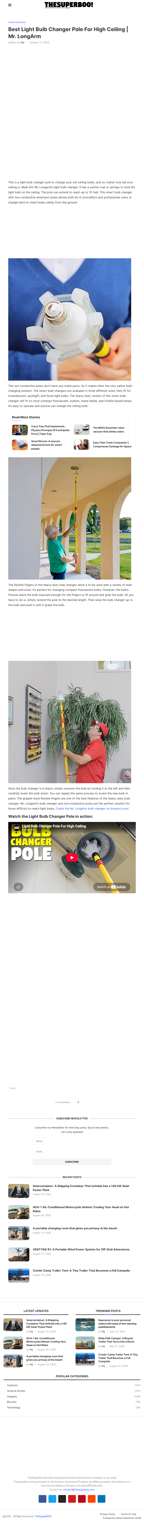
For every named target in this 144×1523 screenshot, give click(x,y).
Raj (22, 42)
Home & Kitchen (73, 1390)
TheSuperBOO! (43, 1516)
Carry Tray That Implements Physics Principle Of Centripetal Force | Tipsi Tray (50, 430)
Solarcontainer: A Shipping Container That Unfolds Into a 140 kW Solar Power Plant (81, 1188)
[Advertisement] (72, 232)
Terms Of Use (128, 1514)
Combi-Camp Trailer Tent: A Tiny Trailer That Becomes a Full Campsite (81, 1270)
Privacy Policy (107, 1514)
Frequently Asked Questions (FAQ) (122, 1518)
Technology (73, 1407)
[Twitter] (52, 1499)
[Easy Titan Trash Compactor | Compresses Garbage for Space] (82, 444)
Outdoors (73, 1385)
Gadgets (73, 1396)
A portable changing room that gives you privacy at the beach (75, 1228)
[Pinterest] (82, 1499)
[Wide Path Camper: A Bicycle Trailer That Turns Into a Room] (85, 1343)
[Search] (134, 5)
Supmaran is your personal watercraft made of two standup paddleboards (117, 1323)
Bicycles (73, 1401)
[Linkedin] (101, 1499)
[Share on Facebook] (83, 1102)
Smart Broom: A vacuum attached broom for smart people (46, 445)
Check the (92, 808)
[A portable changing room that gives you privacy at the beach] (18, 1233)
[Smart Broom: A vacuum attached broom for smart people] (20, 445)
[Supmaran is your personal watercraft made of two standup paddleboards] (85, 1324)
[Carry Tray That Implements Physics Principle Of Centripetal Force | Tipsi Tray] (20, 430)
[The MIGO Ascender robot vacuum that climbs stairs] (82, 429)
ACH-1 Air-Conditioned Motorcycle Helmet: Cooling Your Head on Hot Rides (81, 1209)
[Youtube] (72, 1499)
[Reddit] (92, 1499)
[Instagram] (62, 1499)
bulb (13, 1088)
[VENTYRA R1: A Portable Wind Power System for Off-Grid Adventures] (18, 1254)
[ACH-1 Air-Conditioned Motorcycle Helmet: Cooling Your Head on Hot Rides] (18, 1212)
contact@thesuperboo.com (79, 1489)
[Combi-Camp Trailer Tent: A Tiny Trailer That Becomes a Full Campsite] (18, 1276)
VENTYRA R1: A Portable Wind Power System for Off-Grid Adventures (81, 1249)
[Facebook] (42, 1499)
